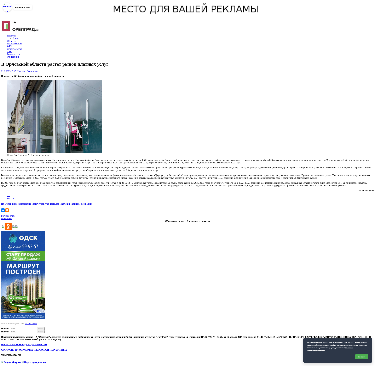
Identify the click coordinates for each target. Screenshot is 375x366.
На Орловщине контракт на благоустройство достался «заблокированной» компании (46, 204)
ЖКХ (9, 46)
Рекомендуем (13, 54)
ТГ (8, 195)
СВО (9, 51)
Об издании (13, 57)
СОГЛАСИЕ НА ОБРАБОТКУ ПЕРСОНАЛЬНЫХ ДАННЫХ (34, 350)
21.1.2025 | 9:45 (8, 71)
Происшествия (14, 43)
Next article (6, 218)
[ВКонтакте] (3, 210)
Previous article (8, 216)
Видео (16, 38)
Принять (361, 357)
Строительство (14, 49)
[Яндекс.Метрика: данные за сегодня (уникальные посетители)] (11, 362)
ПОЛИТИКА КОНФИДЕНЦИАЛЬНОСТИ (24, 344)
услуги (10, 198)
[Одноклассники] (7, 210)
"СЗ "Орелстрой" (31, 324)
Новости (11, 35)
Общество (12, 41)
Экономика (32, 71)
